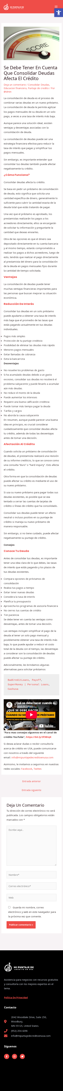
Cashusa (13, 689)
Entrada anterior (31, 781)
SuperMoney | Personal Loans (28, 684)
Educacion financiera (15, 88)
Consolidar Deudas (38, 84)
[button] (58, 12)
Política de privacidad (16, 997)
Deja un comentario (15, 84)
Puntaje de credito (38, 88)
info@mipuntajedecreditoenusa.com (32, 757)
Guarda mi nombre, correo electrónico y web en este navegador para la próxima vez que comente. (32, 912)
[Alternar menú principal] (56, 6)
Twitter (37, 768)
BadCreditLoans (18, 680)
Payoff (36, 680)
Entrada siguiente (31, 790)
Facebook (26, 768)
